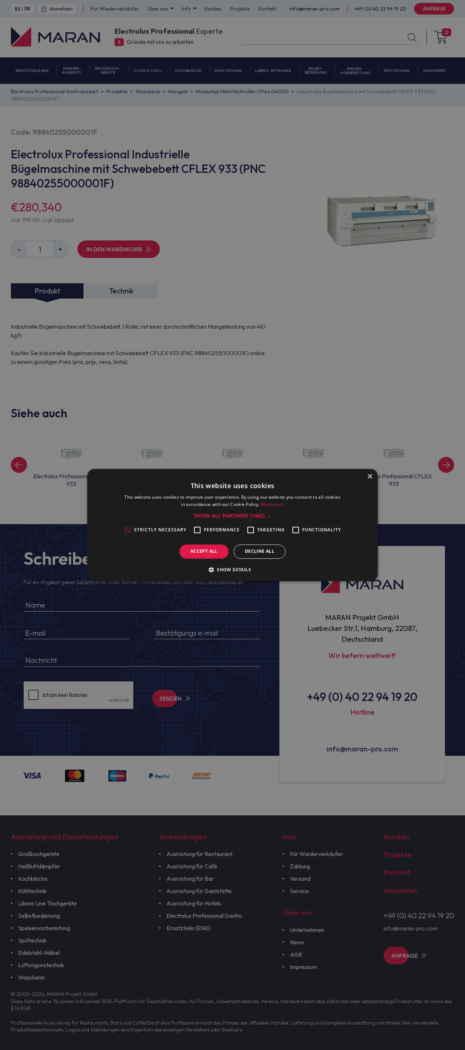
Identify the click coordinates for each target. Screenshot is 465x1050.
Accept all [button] (204, 551)
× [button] (369, 476)
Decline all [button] (259, 551)
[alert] (232, 525)
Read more (272, 504)
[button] (232, 516)
